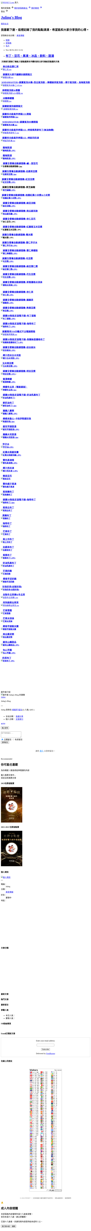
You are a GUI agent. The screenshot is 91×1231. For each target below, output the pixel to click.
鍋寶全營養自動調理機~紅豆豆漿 (18, 179)
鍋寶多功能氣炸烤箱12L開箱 (16, 114)
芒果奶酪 (7, 571)
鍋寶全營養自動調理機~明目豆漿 (19, 371)
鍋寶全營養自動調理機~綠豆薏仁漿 (20, 266)
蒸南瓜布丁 (8, 507)
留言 (20, 710)
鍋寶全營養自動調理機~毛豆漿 (17, 258)
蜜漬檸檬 (7, 379)
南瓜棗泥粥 (8, 634)
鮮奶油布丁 (8, 403)
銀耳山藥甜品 (9, 642)
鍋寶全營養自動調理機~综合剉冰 (19, 347)
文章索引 (19, 719)
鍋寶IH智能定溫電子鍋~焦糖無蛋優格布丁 (24, 339)
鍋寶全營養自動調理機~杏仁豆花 (19, 219)
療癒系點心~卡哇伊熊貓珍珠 (17, 418)
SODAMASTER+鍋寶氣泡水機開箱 (20, 122)
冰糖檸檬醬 (8, 98)
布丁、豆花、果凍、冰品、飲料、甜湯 (30, 55)
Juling (3, 697)
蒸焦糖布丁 (8, 491)
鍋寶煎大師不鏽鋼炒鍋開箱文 (17, 74)
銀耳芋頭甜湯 (9, 426)
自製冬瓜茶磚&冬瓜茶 (14, 594)
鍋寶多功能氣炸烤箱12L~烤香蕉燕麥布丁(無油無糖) (28, 130)
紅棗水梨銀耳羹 (11, 452)
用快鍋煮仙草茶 (11, 602)
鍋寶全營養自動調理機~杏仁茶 (18, 292)
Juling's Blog (11, 17)
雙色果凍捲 (8, 460)
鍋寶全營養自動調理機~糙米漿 (17, 234)
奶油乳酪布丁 (9, 563)
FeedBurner (50, 1054)
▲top (3, 723)
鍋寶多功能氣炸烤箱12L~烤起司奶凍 (20, 138)
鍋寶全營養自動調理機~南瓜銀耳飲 (20, 211)
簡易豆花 (7, 476)
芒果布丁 (7, 531)
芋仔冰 (5, 444)
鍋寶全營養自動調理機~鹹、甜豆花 (20, 163)
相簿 (7, 40)
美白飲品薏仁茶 (11, 66)
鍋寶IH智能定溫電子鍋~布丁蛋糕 (19, 315)
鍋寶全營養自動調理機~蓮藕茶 (18, 300)
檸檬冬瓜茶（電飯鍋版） (15, 387)
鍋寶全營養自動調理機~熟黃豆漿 (19, 308)
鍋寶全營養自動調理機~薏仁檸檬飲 (20, 250)
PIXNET (27, 1198)
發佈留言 (5, 742)
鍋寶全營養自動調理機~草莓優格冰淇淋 (22, 282)
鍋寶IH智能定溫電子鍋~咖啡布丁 (19, 323)
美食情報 (20, 35)
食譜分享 (19, 716)
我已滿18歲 (6, 1226)
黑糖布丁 (6, 515)
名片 (7, 46)
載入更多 (5, 728)
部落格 (8, 43)
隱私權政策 (59, 1198)
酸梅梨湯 (7, 147)
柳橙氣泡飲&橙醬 (11, 90)
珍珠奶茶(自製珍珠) (12, 586)
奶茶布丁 (6, 658)
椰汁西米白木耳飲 (12, 355)
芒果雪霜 (7, 610)
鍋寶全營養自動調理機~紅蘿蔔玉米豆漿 (22, 227)
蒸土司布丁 (8, 539)
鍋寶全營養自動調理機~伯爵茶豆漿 (19, 171)
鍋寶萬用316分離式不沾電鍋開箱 (18, 331)
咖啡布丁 (7, 523)
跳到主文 (5, 24)
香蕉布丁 (7, 555)
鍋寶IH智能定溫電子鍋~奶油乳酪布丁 (21, 395)
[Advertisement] (21, 925)
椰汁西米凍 (8, 468)
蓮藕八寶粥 (8, 410)
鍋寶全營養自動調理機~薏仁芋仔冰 (19, 242)
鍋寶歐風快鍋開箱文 (12, 106)
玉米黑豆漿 (8, 363)
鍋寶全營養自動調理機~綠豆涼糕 (19, 203)
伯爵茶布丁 (8, 547)
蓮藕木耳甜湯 (9, 434)
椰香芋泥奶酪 (9, 579)
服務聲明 (68, 1198)
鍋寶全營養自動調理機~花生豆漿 (19, 274)
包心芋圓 (7, 650)
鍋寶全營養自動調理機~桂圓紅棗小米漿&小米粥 (26, 195)
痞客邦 (15, 710)
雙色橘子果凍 (9, 484)
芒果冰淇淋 (8, 618)
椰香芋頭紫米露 (11, 626)
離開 (13, 1226)
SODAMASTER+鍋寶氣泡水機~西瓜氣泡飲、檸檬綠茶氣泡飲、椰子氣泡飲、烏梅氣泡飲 (46, 82)
